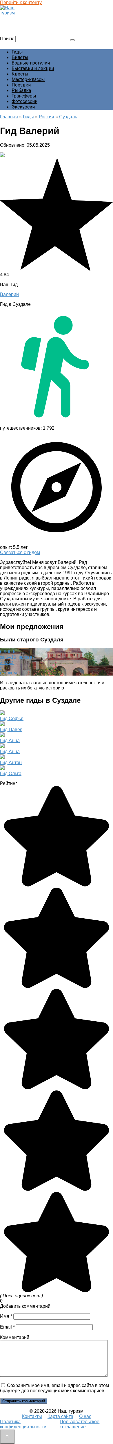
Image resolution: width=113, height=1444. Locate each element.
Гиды (17, 52)
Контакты (32, 1416)
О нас (85, 1416)
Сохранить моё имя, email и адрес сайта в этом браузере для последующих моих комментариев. (54, 1388)
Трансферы (24, 96)
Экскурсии (23, 107)
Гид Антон (11, 762)
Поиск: (7, 38)
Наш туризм (15, 18)
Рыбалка (21, 90)
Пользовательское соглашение (79, 1424)
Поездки (21, 85)
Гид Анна (10, 740)
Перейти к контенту (21, 2)
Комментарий (14, 1337)
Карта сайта (60, 1416)
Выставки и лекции (33, 68)
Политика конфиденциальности (23, 1424)
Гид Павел (11, 729)
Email (7, 1327)
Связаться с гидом (20, 552)
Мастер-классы (28, 79)
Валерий (9, 294)
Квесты (20, 74)
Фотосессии (24, 101)
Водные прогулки (31, 63)
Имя (6, 1316)
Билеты (20, 57)
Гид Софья (11, 718)
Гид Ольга (10, 773)
